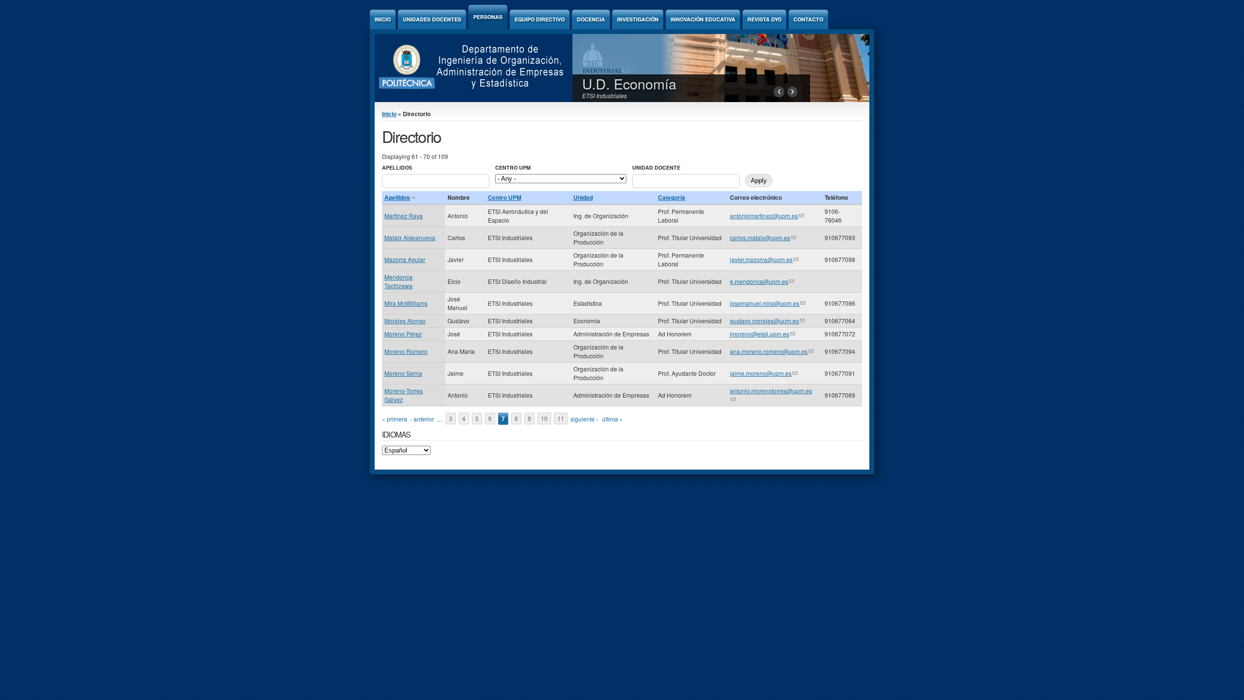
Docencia (591, 19)
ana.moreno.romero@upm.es (771, 351)
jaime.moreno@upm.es (763, 373)
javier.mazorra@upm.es (764, 259)
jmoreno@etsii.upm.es (762, 334)
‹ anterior (422, 419)
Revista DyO (764, 19)
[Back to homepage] (467, 99)
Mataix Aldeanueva (409, 237)
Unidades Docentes (432, 19)
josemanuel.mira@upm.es (767, 303)
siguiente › (584, 419)
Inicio (383, 19)
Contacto (808, 19)
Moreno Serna (403, 373)
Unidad (583, 197)
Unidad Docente (656, 167)
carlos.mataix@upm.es (763, 237)
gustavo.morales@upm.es (767, 320)
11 (560, 419)
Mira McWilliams (406, 303)
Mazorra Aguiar (404, 259)
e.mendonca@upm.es (762, 281)
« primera (394, 419)
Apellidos (397, 167)
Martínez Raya (403, 215)
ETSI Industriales (604, 95)
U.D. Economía (629, 83)
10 (544, 419)
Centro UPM (513, 167)
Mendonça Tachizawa (398, 281)
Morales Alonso (405, 320)
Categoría (671, 197)
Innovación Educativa (703, 19)
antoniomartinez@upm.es (767, 215)
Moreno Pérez (403, 334)
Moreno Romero (406, 351)
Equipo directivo (540, 19)
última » (612, 419)
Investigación (637, 19)
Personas (487, 16)
